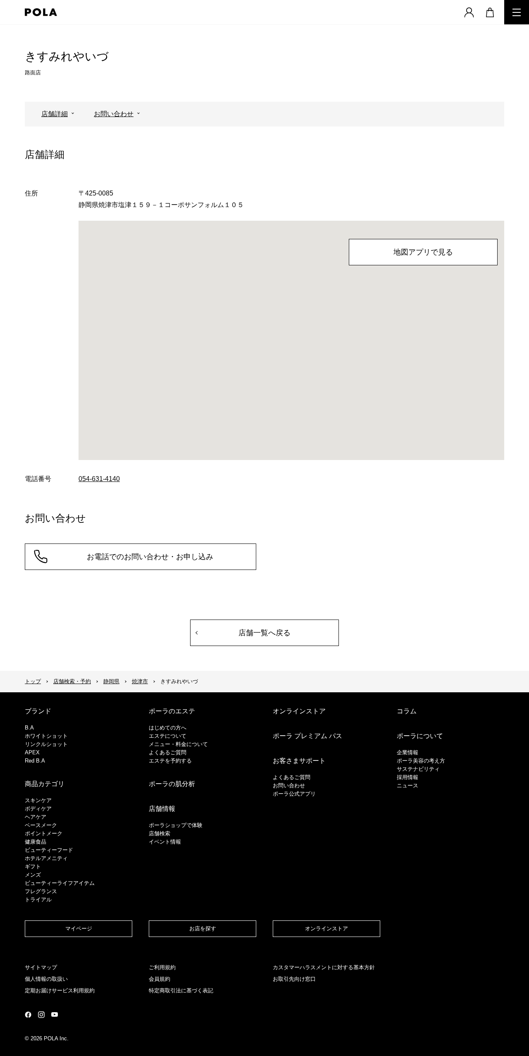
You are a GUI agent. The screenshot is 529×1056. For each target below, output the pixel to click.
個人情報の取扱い (46, 979)
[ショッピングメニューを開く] (489, 12)
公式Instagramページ (41, 1014)
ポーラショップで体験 (176, 825)
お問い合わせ (113, 113)
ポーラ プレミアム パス (307, 735)
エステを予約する (170, 761)
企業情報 (407, 752)
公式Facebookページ (28, 1014)
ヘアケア (35, 817)
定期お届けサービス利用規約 (60, 990)
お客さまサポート (299, 760)
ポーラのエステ (172, 711)
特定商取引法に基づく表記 (181, 990)
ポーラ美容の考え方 (421, 761)
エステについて (167, 736)
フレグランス (41, 891)
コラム (407, 711)
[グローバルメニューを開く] (516, 12)
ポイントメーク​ (43, 833)
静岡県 (111, 681)
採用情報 (407, 777)
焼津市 (140, 681)
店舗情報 (162, 808)
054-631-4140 (99, 478)
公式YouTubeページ (54, 1014)
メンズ (33, 875)
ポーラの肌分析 (172, 783)
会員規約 (159, 979)
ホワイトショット (46, 736)
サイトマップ (41, 967)
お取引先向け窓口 (294, 979)
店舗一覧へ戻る (264, 633)
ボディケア (38, 809)
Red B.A (35, 761)
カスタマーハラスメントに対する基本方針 (324, 967)
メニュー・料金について (178, 744)
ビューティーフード (49, 850)
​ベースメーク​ (41, 825)
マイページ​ (78, 928)
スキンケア (38, 800)
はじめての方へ (167, 728)
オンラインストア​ (326, 928)
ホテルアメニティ (46, 858)
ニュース (407, 785)
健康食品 (35, 842)
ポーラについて (420, 735)
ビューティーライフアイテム (60, 883)
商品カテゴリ (44, 783)
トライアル (38, 899)
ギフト (33, 866)
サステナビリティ (418, 769)
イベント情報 (165, 842)
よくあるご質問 (167, 752)
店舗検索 (159, 833)
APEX (32, 752)
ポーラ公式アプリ (294, 794)
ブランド (38, 711)
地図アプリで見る (423, 252)
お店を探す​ (202, 928)
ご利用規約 (162, 967)
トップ (33, 681)
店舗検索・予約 (72, 681)
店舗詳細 (54, 113)
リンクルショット (46, 744)
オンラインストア (299, 711)
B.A (29, 728)
